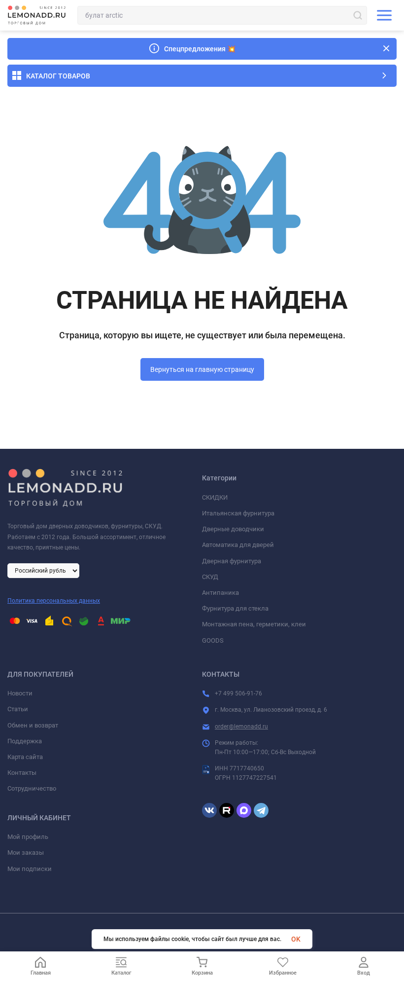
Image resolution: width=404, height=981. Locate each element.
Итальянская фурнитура (238, 513)
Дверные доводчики (233, 529)
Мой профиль (27, 836)
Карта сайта (25, 757)
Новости (20, 693)
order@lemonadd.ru (241, 726)
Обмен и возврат (32, 725)
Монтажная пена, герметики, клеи (254, 624)
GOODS (213, 640)
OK (296, 939)
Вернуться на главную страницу (202, 369)
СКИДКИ (215, 497)
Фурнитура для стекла (235, 608)
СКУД (210, 577)
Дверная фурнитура (231, 561)
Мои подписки (29, 868)
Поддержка (24, 741)
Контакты (21, 772)
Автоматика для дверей (238, 544)
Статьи (17, 709)
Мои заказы (25, 852)
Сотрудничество (31, 788)
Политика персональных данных (53, 600)
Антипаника (220, 592)
